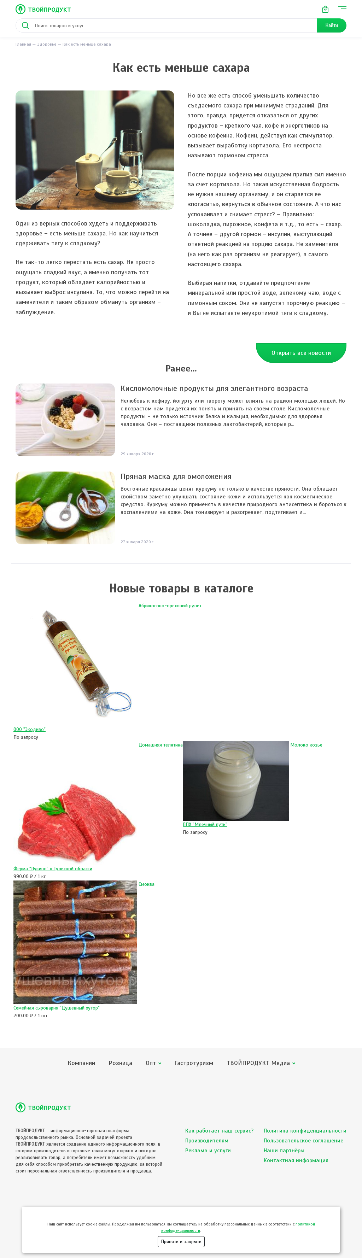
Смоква (146, 884)
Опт (151, 1063)
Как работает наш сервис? (219, 1130)
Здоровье (47, 44)
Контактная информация (296, 1160)
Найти (331, 25)
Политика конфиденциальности (305, 1130)
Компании (81, 1063)
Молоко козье (306, 745)
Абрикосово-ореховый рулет (170, 606)
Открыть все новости (301, 353)
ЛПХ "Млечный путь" (205, 824)
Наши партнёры (284, 1150)
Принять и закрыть (181, 1242)
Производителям (206, 1140)
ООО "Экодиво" (29, 729)
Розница (120, 1063)
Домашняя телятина (161, 745)
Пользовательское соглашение (303, 1140)
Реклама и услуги (208, 1150)
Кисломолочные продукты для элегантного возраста (214, 388)
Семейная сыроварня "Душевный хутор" (56, 1008)
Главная (23, 44)
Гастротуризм (193, 1063)
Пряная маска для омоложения (176, 476)
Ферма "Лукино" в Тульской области (52, 869)
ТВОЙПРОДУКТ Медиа (258, 1063)
